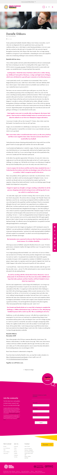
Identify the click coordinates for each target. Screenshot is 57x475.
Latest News (5, 453)
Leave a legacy (6, 451)
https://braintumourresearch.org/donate (17, 357)
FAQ (4, 449)
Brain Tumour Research (11, 471)
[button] (44, 7)
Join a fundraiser (6, 448)
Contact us (18, 471)
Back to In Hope (29, 369)
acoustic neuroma (20, 67)
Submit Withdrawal (38, 471)
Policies (32, 471)
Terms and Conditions (25, 471)
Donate (4, 446)
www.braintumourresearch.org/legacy (18, 359)
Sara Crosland (23, 291)
